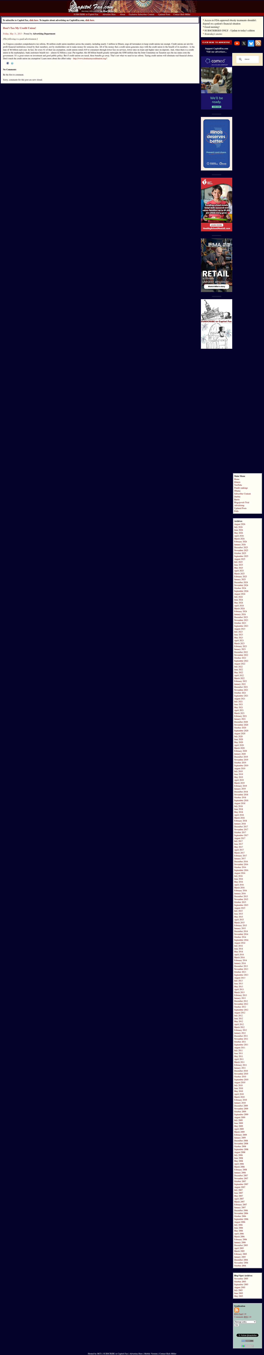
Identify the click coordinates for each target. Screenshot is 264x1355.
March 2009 (239, 1131)
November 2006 (241, 1213)
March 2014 (239, 957)
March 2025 (239, 573)
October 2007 (240, 1181)
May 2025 (238, 567)
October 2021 (240, 692)
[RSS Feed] (258, 45)
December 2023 (241, 617)
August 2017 (239, 838)
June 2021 (238, 704)
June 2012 (238, 1018)
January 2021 (240, 718)
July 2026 (238, 527)
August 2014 (239, 942)
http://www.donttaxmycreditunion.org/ (89, 58)
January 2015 (240, 928)
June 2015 (238, 913)
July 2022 (238, 666)
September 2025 (241, 556)
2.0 (240, 1313)
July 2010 (238, 1085)
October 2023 (240, 622)
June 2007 (238, 1192)
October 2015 (240, 902)
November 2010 (241, 1073)
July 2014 (238, 945)
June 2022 (238, 669)
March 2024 (239, 608)
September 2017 (241, 835)
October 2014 (240, 937)
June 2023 (238, 634)
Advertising (239, 505)
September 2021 (241, 695)
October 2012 (240, 1006)
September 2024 (241, 591)
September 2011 (241, 1044)
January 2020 (240, 753)
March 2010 (239, 1096)
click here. (90, 20)
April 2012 (239, 1024)
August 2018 (239, 803)
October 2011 (240, 1041)
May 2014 (238, 951)
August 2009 (239, 1117)
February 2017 (240, 855)
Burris (237, 499)
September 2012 (241, 1009)
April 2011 (239, 1059)
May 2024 (238, 602)
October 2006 (240, 1216)
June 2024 (238, 599)
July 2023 (238, 631)
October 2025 (240, 553)
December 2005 (241, 1245)
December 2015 (241, 896)
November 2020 (241, 724)
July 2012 (238, 1015)
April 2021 (239, 710)
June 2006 (238, 1227)
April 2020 (239, 745)
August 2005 (239, 1287)
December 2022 (241, 652)
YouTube (238, 484)
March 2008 (239, 1166)
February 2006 (240, 1239)
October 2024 (240, 588)
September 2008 (241, 1149)
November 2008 (241, 1143)
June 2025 (238, 564)
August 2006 (239, 1221)
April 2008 (239, 1163)
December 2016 (241, 861)
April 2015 (239, 919)
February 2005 (240, 1253)
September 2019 (241, 765)
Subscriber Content (242, 493)
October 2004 (240, 1265)
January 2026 (240, 544)
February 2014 (240, 960)
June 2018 (238, 809)
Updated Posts (240, 508)
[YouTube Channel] (237, 45)
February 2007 (240, 1204)
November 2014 (241, 934)
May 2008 (238, 1160)
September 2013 (241, 974)
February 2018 (240, 820)
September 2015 (241, 905)
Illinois (237, 482)
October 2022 (240, 657)
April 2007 (239, 1198)
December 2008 (241, 1140)
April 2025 (239, 570)
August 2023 (239, 628)
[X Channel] (244, 45)
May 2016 (238, 881)
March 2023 (239, 643)
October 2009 (240, 1111)
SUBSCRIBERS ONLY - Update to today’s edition (230, 30)
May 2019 (238, 777)
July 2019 (238, 771)
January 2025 (240, 579)
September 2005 (241, 1284)
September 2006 (241, 1219)
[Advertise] (216, 43)
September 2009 (241, 1114)
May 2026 (238, 532)
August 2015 (239, 907)
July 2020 (238, 736)
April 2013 (239, 989)
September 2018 (241, 800)
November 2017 (241, 829)
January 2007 (240, 1207)
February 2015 (240, 925)
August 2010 (239, 1082)
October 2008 (240, 1146)
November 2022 (241, 654)
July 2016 (238, 875)
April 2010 (239, 1094)
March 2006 (239, 1236)
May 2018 (238, 811)
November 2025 (241, 550)
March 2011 (239, 1062)
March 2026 (239, 538)
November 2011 (241, 1038)
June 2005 (238, 1293)
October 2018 (240, 797)
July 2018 (238, 806)
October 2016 (240, 867)
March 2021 (239, 713)
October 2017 (240, 832)
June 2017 (238, 843)
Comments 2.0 (242, 1316)
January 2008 (240, 1172)
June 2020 (238, 739)
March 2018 (239, 817)
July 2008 (238, 1155)
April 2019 (239, 780)
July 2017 (238, 841)
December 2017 (241, 826)
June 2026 (238, 529)
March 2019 (239, 782)
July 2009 (238, 1120)
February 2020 (240, 750)
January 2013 (240, 998)
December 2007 (241, 1175)
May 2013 (238, 986)
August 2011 (239, 1047)
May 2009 (238, 1126)
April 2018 (239, 814)
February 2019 (240, 785)
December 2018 (241, 791)
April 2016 (239, 884)
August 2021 (239, 698)
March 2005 (239, 1251)
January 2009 (240, 1137)
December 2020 (241, 721)
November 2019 (241, 759)
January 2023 (240, 649)
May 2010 (238, 1091)
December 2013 (241, 966)
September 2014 (241, 939)
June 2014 (238, 948)
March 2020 (239, 748)
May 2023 (238, 637)
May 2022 (238, 672)
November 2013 (241, 969)
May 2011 (238, 1056)
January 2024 (240, 614)
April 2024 (239, 605)
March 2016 (239, 887)
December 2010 (241, 1070)
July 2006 (238, 1224)
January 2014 (240, 963)
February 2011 (240, 1064)
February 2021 (240, 716)
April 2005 (239, 1248)
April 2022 (239, 675)
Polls (236, 511)
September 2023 (241, 625)
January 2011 (240, 1067)
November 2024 (241, 585)
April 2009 (239, 1128)
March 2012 (239, 1027)
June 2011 (238, 1053)
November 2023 (241, 620)
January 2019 (240, 788)
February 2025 (240, 576)
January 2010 (240, 1102)
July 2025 (238, 561)
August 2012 (239, 1012)
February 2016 (240, 890)
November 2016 (241, 864)
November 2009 (241, 1108)
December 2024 (241, 582)
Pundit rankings (241, 487)
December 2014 (241, 931)
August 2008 (239, 1152)
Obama (237, 490)
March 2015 (239, 922)
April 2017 (239, 849)
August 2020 (239, 733)
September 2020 (241, 730)
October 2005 (240, 1281)
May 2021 (238, 707)
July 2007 (238, 1189)
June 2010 (238, 1088)
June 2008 (238, 1158)
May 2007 (238, 1195)
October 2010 (240, 1076)
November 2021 (241, 689)
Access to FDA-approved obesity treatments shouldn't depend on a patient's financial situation (229, 22)
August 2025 (239, 559)
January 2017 (240, 858)
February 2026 (240, 541)
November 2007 (241, 1178)
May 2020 (238, 742)
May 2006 (238, 1230)
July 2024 (238, 596)
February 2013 (240, 995)
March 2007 (239, 1201)
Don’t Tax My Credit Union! (19, 28)
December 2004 (241, 1259)
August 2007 (239, 1187)
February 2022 (240, 681)
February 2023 (240, 646)
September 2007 (241, 1184)
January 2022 (240, 684)
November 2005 (241, 1278)
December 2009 (241, 1105)
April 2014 (239, 954)
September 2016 (241, 870)
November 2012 (241, 1003)
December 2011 (241, 1035)
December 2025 (241, 547)
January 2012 (240, 1032)
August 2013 (239, 977)
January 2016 (240, 893)
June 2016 (238, 878)
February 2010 (240, 1099)
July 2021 (238, 701)
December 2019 (241, 756)
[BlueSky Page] (251, 45)
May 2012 (238, 1021)
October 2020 (240, 727)
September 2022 (241, 660)
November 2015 (241, 899)
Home (236, 479)
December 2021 (241, 686)
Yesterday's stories (213, 33)
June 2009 (238, 1123)
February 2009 (240, 1134)
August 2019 (239, 768)
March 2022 (239, 678)
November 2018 (241, 794)
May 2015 (238, 916)
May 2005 (238, 1296)
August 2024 (239, 593)
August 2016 (239, 873)
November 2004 (241, 1262)
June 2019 (238, 774)
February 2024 (240, 611)
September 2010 (241, 1079)
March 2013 (239, 992)
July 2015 (238, 910)
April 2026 (239, 535)
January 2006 (240, 1242)
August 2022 (239, 663)
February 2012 (240, 1030)
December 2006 (241, 1210)
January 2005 (240, 1256)
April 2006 (239, 1233)
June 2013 (238, 983)
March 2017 (239, 852)
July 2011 (238, 1050)
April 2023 (239, 640)
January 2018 (240, 823)
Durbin (237, 496)
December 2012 (241, 1000)
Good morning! (212, 26)
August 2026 (239, 524)
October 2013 (240, 971)
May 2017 (238, 846)
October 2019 (240, 762)
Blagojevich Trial (241, 502)
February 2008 (240, 1169)
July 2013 (238, 980)
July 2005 (238, 1290)
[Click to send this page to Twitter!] (12, 63)
